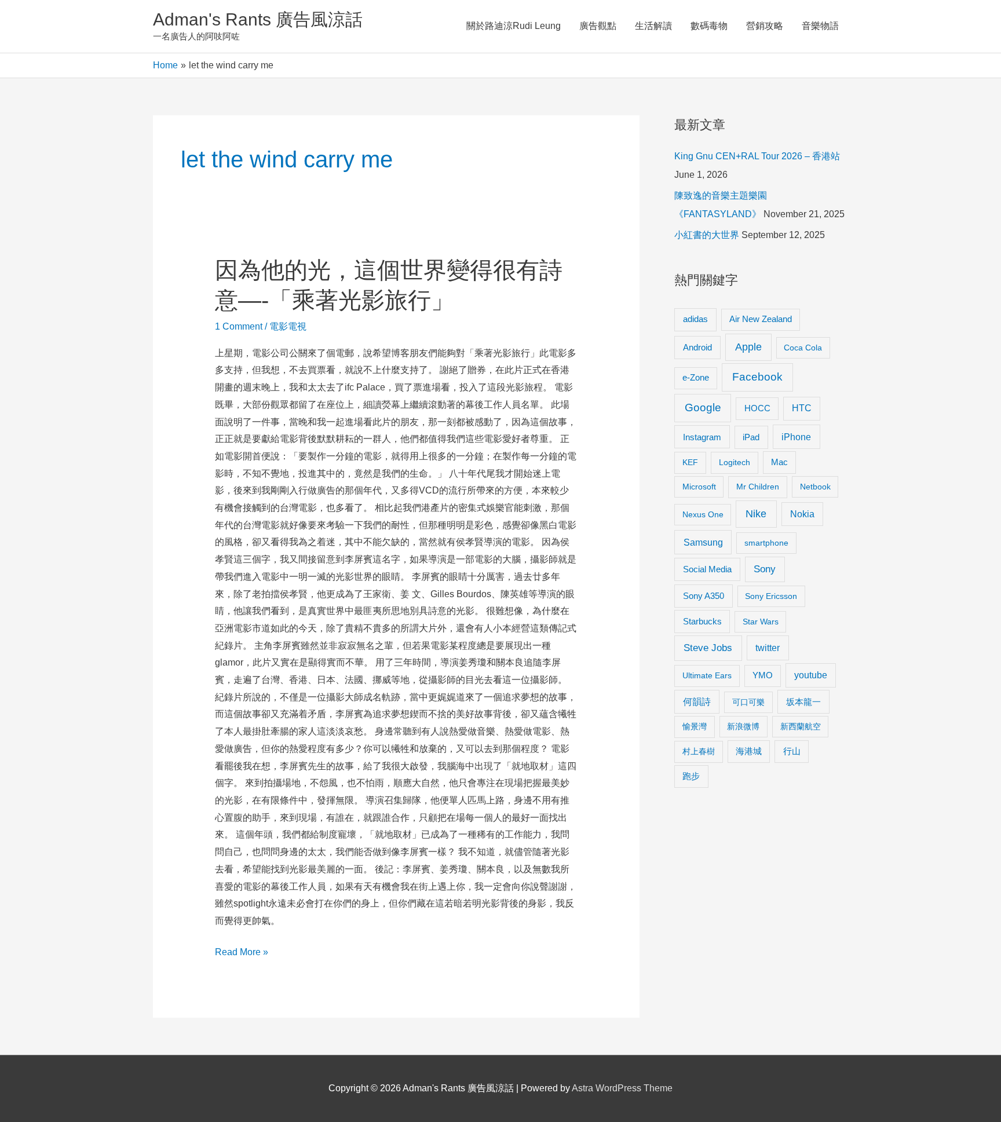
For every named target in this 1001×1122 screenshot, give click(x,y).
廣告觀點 (597, 26)
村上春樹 (698, 751)
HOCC (757, 408)
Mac (779, 462)
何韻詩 (697, 702)
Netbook (815, 486)
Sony (765, 569)
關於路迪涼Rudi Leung (513, 26)
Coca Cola (803, 347)
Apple (748, 347)
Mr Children (757, 486)
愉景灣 (694, 726)
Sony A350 (703, 596)
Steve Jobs (708, 647)
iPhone (796, 437)
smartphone (766, 542)
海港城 (749, 751)
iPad (751, 437)
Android (697, 347)
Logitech (734, 462)
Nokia (802, 514)
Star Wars (761, 621)
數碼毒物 (709, 26)
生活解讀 (653, 26)
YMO (762, 675)
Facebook (757, 377)
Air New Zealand (760, 319)
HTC (802, 408)
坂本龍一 (803, 702)
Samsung (703, 542)
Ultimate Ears (707, 675)
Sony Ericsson (771, 596)
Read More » (241, 953)
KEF (690, 462)
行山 (792, 751)
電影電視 (287, 326)
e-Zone (695, 377)
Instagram (702, 437)
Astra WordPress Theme (622, 1088)
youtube (810, 675)
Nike (756, 514)
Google (703, 407)
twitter (767, 647)
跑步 (691, 776)
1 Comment (238, 326)
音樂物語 (820, 26)
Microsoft (699, 486)
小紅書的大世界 (706, 235)
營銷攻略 (764, 26)
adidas (695, 319)
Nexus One (703, 514)
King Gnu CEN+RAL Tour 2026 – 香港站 (757, 156)
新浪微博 (743, 726)
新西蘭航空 (800, 726)
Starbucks (702, 621)
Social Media (707, 569)
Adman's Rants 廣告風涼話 (258, 19)
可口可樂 (748, 702)
